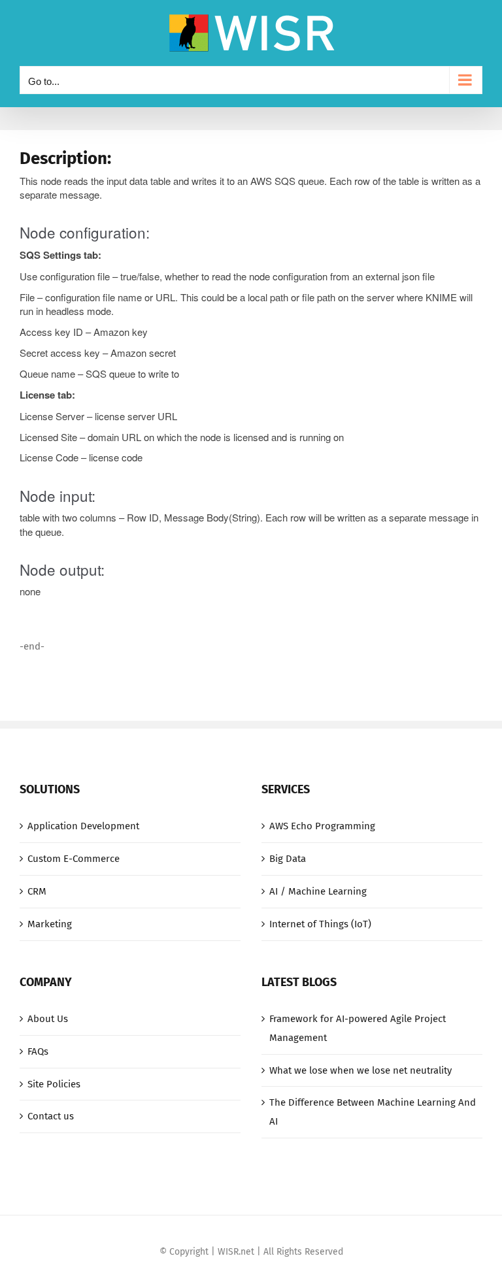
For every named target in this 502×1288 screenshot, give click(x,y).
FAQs (37, 1051)
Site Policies (53, 1084)
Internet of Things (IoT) (320, 924)
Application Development (83, 826)
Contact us (50, 1116)
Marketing (49, 924)
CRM (36, 891)
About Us (47, 1019)
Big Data (287, 859)
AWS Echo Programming (322, 826)
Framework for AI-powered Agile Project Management (357, 1028)
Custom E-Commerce (73, 859)
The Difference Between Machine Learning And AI (372, 1112)
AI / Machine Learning (318, 891)
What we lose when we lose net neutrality (360, 1070)
